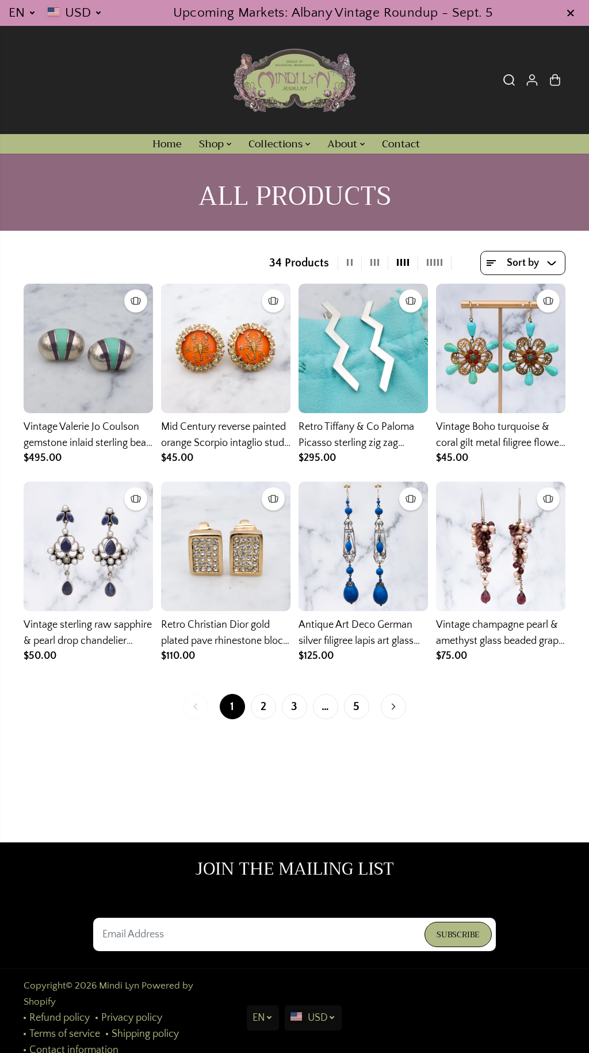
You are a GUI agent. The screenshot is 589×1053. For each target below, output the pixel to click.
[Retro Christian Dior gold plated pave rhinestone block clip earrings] (225, 546)
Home (167, 144)
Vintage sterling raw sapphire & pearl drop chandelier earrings (88, 634)
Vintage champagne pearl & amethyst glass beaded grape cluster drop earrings (500, 634)
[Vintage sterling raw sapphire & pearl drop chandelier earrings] (88, 546)
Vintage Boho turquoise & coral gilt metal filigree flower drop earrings (499, 436)
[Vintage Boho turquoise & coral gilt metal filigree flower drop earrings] (500, 348)
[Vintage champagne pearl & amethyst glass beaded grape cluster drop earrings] (500, 546)
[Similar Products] (135, 301)
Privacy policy (131, 1018)
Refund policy (59, 1018)
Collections (276, 144)
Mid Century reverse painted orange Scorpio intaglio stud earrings (223, 436)
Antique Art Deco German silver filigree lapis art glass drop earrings (356, 634)
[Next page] (393, 707)
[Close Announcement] (570, 13)
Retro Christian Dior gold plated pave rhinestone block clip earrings (224, 634)
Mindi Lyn (119, 985)
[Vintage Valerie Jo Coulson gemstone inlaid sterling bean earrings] (88, 348)
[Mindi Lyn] (294, 80)
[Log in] (532, 80)
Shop (213, 144)
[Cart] (555, 80)
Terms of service (64, 1034)
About (343, 144)
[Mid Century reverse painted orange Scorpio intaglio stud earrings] (225, 348)
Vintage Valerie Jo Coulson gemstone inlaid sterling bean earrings (88, 436)
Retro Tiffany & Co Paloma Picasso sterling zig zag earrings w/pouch (356, 436)
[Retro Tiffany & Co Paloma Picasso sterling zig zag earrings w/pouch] (363, 348)
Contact (401, 144)
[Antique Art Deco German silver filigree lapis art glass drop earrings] (363, 546)
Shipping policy (145, 1034)
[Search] (509, 80)
